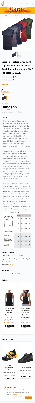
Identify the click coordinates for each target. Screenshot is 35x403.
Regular (5, 91)
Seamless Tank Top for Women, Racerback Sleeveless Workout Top (25, 312)
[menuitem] (27, 3)
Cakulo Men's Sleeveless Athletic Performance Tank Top (9, 312)
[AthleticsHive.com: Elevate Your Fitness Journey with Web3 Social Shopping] (4, 3)
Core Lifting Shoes (25, 368)
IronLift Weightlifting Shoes (9, 367)
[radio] (2, 77)
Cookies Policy (16, 394)
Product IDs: (7, 264)
